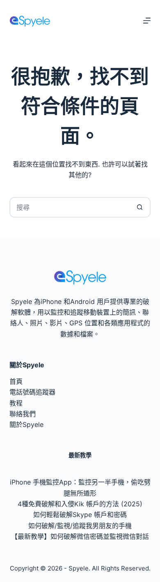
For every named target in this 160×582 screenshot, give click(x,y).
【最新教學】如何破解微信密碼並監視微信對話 (80, 536)
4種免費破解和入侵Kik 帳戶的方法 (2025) (80, 504)
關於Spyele (26, 424)
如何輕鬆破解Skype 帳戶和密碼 (80, 514)
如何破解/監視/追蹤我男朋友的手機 (80, 526)
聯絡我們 (22, 414)
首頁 (16, 381)
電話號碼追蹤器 (32, 392)
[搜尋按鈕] (140, 207)
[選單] (147, 20)
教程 (16, 403)
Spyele (79, 568)
